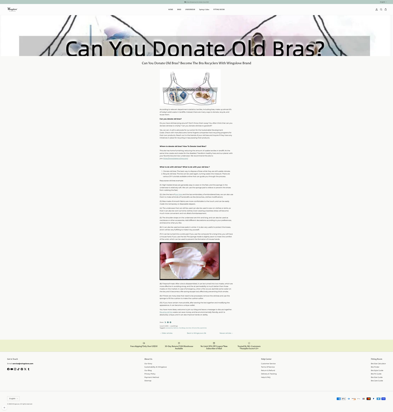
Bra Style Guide (377, 370)
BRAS (179, 9)
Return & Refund (268, 370)
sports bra (203, 328)
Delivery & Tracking (269, 374)
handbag (182, 328)
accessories (169, 328)
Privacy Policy (149, 374)
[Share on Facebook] (168, 322)
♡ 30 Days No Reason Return (196, 2)
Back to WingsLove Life (196, 333)
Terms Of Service (268, 367)
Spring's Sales (204, 9)
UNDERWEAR (190, 9)
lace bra (188, 328)
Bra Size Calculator (378, 364)
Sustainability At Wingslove (155, 367)
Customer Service (268, 364)
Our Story (148, 364)
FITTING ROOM (219, 9)
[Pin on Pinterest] (170, 322)
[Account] (376, 9)
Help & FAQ (265, 377)
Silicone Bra (196, 328)
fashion (175, 328)
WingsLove (16, 404)
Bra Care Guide (377, 381)
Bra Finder (375, 367)
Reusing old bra (166, 312)
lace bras (178, 194)
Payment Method (151, 377)
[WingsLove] (12, 9)
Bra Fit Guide (376, 374)
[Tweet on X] (165, 322)
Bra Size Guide (377, 377)
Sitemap (147, 381)
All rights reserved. (26, 404)
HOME (170, 9)
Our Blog (148, 370)
